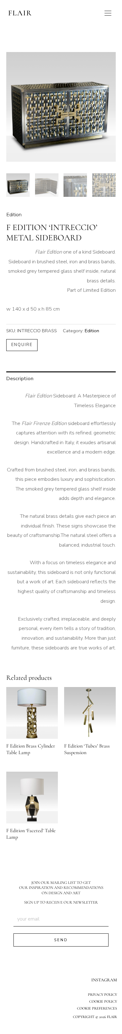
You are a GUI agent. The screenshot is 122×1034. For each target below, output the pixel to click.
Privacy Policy (102, 994)
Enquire (22, 345)
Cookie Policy (103, 1001)
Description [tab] (19, 378)
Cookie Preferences (97, 1008)
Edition (14, 214)
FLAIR (20, 13)
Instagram (104, 980)
